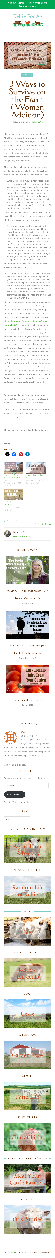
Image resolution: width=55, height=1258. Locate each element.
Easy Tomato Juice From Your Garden (27, 700)
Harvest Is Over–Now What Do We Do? (12, 477)
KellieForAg (37, 122)
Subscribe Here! (15, 794)
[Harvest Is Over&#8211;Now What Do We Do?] (13, 468)
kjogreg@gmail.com (21, 536)
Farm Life (27, 75)
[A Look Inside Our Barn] (36, 468)
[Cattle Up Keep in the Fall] (13, 494)
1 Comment (12, 521)
